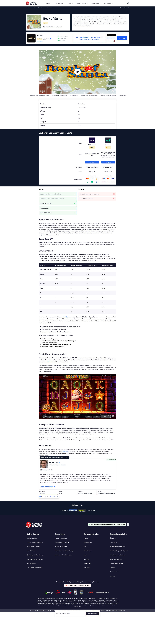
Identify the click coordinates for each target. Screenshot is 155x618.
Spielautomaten (41, 7)
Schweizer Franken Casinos (35, 555)
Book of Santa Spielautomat (59, 95)
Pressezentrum (114, 572)
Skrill (85, 546)
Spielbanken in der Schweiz (35, 559)
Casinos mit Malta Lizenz (34, 567)
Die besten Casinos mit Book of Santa (39, 95)
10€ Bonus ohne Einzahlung (63, 555)
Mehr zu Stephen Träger (46, 486)
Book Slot (65, 317)
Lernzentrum (107, 3)
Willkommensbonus (61, 538)
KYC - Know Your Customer (118, 555)
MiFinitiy (86, 559)
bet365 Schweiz (32, 538)
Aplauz (86, 538)
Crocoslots (108, 145)
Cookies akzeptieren (92, 613)
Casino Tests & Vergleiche (35, 542)
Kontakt (112, 567)
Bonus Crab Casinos (61, 546)
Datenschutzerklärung (116, 563)
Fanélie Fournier (54, 497)
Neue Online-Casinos (33, 546)
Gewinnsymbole (74, 95)
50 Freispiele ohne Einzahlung (64, 551)
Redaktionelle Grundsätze (117, 546)
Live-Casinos (31, 551)
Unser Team (113, 542)
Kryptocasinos (31, 563)
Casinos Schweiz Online (31, 7)
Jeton (85, 555)
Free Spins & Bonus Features (108, 95)
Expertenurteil (122, 95)
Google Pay (87, 563)
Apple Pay (87, 567)
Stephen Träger (53, 462)
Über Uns (113, 538)
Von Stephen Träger (46, 38)
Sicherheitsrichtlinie (116, 559)
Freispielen (65, 451)
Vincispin (40, 35)
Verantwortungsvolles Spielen (119, 551)
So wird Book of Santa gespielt (89, 95)
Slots (49, 362)
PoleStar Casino (92, 145)
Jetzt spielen (122, 38)
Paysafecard (88, 542)
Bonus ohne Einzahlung (62, 542)
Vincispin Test (40, 41)
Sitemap (112, 576)
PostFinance (87, 551)
